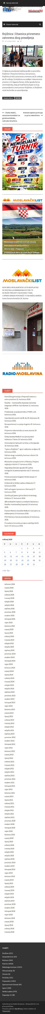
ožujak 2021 (9, 810)
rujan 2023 (8, 706)
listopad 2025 (9, 619)
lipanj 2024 (8, 675)
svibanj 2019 (9, 887)
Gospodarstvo (7, 957)
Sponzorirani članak (10, 984)
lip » (8, 570)
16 (28, 556)
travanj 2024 (9, 681)
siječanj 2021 (9, 817)
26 (5, 564)
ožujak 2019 (9, 894)
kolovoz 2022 (9, 751)
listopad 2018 (9, 911)
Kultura (5, 960)
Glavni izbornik (12, 24)
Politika (5, 977)
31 (34, 564)
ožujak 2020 (9, 852)
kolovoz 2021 (9, 793)
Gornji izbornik (12, 3)
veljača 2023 (9, 730)
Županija (5, 995)
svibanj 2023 (9, 720)
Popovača (6, 981)
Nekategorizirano (9, 967)
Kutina (18, 98)
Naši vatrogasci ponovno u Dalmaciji (18, 489)
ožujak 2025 (9, 643)
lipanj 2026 (8, 591)
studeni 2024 (9, 657)
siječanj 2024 (9, 692)
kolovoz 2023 (9, 709)
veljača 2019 (9, 897)
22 (22, 560)
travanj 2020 (9, 848)
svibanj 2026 (9, 595)
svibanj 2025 (9, 636)
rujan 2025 (8, 622)
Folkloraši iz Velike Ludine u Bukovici (18, 483)
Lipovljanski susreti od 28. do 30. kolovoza (20, 418)
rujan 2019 (8, 873)
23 (28, 560)
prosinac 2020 (9, 821)
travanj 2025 (9, 640)
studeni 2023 (9, 699)
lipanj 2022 (8, 758)
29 (22, 564)
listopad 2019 (9, 869)
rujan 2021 (8, 789)
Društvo (5, 953)
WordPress (19, 1009)
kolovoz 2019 (9, 876)
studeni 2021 (9, 782)
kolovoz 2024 (9, 668)
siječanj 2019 (9, 901)
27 (11, 564)
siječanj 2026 (9, 608)
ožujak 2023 (9, 727)
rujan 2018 (8, 914)
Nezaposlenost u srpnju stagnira (17, 424)
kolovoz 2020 (9, 834)
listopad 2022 (9, 744)
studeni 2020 (9, 824)
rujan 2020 (8, 831)
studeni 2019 (9, 866)
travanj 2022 (9, 765)
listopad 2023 (9, 702)
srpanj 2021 (9, 796)
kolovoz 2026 (9, 584)
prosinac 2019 (9, 862)
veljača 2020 (9, 855)
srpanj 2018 (9, 921)
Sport (4, 988)
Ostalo (5, 974)
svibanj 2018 (9, 928)
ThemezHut (6, 1011)
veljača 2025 (9, 647)
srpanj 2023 (9, 713)
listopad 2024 (9, 661)
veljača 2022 (9, 772)
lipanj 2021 (8, 800)
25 (39, 560)
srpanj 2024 (9, 671)
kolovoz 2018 (9, 918)
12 (5, 556)
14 (17, 556)
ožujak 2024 (9, 685)
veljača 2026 (9, 605)
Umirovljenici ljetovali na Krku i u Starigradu (21, 443)
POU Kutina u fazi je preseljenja (16, 517)
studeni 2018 (9, 908)
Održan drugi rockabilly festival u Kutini (20, 455)
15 (22, 556)
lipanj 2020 (8, 841)
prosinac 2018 (9, 904)
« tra (4, 570)
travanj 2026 (9, 598)
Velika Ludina (7, 991)
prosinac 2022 (9, 737)
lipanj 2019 (8, 883)
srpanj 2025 (9, 629)
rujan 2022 (8, 748)
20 (11, 560)
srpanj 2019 (9, 880)
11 (39, 552)
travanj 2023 (9, 723)
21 (17, 560)
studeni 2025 (9, 615)
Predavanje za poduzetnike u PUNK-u (19, 412)
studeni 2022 (9, 741)
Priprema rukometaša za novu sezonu (19, 430)
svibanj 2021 (9, 803)
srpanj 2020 (9, 838)
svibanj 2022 (9, 761)
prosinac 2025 (9, 612)
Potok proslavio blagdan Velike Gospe (19, 477)
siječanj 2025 (9, 650)
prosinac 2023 (9, 695)
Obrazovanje (7, 970)
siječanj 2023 (9, 734)
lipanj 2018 (8, 925)
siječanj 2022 (9, 775)
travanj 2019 (9, 890)
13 (11, 556)
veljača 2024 (9, 688)
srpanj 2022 (9, 754)
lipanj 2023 (8, 716)
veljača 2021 (9, 814)
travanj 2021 (9, 807)
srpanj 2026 (9, 588)
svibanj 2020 (9, 845)
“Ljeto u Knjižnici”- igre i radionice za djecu (21, 449)
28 (17, 564)
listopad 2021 (9, 786)
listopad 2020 (9, 828)
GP (21, 41)
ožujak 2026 (9, 601)
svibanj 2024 (9, 678)
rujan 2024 (8, 664)
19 (5, 560)
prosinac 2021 (9, 779)
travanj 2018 (9, 932)
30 (28, 564)
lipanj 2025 (8, 633)
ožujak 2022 (9, 768)
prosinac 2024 (9, 654)
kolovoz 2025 (9, 626)
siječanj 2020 (9, 859)
